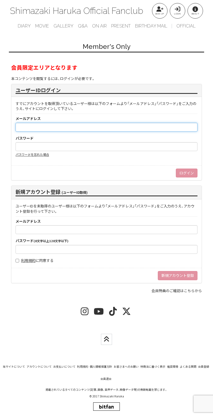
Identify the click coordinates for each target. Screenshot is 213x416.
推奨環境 (172, 366)
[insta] (84, 313)
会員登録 (203, 366)
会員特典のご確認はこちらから (176, 290)
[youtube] (99, 313)
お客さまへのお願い (126, 366)
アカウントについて (39, 366)
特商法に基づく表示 (152, 366)
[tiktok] (113, 313)
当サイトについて (14, 366)
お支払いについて (64, 366)
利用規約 (28, 260)
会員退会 (105, 379)
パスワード (25, 138)
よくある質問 (188, 366)
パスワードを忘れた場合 (32, 154)
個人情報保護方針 (101, 366)
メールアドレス (28, 118)
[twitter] (126, 313)
